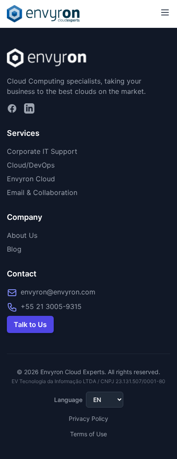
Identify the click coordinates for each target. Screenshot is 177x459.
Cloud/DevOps (31, 165)
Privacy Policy (88, 418)
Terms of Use (88, 434)
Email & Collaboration (42, 192)
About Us (22, 235)
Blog (14, 249)
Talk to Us (30, 324)
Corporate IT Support (42, 151)
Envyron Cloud (31, 178)
